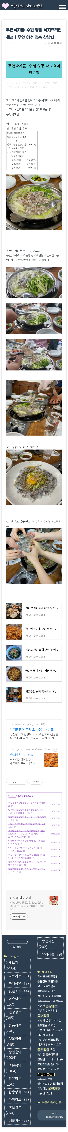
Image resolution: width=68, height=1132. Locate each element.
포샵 (52, 1049)
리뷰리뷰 (10, 43)
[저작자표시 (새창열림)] (44, 781)
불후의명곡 (49, 986)
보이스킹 (58, 1083)
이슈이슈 (13, 1001)
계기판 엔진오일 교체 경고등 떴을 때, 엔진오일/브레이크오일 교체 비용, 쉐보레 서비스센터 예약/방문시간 (26, 834)
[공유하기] (19, 781)
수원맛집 (42, 1039)
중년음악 (13, 1055)
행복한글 (13, 1041)
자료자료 (19, 976)
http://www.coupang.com (24, 724)
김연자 (41, 1005)
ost (48, 1059)
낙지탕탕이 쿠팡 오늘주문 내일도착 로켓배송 (33, 730)
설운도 (41, 1010)
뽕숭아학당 (52, 1054)
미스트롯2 (53, 1039)
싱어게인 (55, 1064)
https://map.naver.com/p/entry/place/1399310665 (30, 749)
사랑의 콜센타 (45, 1020)
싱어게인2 (51, 1010)
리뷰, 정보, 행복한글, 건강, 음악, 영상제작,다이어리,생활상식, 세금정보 (27, 906)
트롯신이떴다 (44, 1093)
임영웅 (57, 996)
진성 (39, 976)
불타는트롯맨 (44, 1083)
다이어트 (19, 1099)
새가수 (51, 991)
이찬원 (41, 1035)
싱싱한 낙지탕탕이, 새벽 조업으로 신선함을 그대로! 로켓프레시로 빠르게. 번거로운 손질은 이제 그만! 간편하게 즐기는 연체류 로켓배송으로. (34, 736)
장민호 (41, 996)
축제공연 (19, 983)
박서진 (57, 1020)
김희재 (49, 1044)
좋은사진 (46, 944)
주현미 (49, 1069)
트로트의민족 (44, 1079)
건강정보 (13, 1015)
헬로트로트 (43, 1001)
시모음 (57, 1044)
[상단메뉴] (62, 8)
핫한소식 (19, 991)
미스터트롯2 (50, 976)
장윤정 (41, 1069)
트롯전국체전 (44, 1030)
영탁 (56, 1069)
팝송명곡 (19, 1092)
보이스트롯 (43, 1064)
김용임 (49, 996)
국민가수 (53, 981)
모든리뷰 (58, 1030)
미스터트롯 (56, 1059)
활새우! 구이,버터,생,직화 (22, 755)
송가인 (41, 1054)
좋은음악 (13, 1068)
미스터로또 (57, 1001)
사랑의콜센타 (46, 1074)
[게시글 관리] (24, 781)
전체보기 (11, 965)
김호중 (51, 1025)
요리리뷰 (52, 954)
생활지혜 (19, 1120)
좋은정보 (13, 1110)
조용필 (49, 1035)
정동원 (41, 1059)
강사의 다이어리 (26, 6)
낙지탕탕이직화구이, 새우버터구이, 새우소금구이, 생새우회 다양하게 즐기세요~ (23, 762)
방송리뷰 (13, 1028)
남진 (39, 986)
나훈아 (41, 1044)
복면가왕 (54, 1088)
